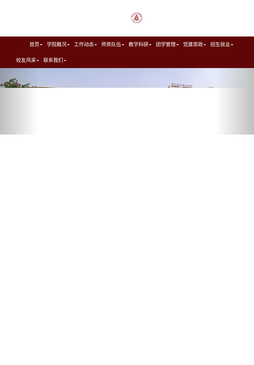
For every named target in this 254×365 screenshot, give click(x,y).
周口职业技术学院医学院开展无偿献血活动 (208, 336)
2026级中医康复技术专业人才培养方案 (131, 348)
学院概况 (57, 44)
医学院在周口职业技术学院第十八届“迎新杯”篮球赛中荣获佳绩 (208, 325)
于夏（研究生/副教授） (44, 359)
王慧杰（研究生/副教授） (46, 348)
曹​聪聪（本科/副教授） (44, 336)
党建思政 (193, 44)
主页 (114, 8)
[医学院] (185, 16)
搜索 (94, 8)
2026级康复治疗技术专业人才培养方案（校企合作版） (131, 336)
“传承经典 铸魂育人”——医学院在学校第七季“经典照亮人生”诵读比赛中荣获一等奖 (208, 359)
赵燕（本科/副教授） (42, 325)
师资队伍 (111, 44)
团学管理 (166, 44)
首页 (34, 44)
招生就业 (220, 44)
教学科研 (138, 44)
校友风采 (26, 59)
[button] (19, 101)
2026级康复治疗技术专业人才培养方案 (131, 325)
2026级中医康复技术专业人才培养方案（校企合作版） (131, 359)
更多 (75, 147)
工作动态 (84, 44)
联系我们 (53, 59)
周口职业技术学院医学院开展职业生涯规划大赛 (208, 348)
